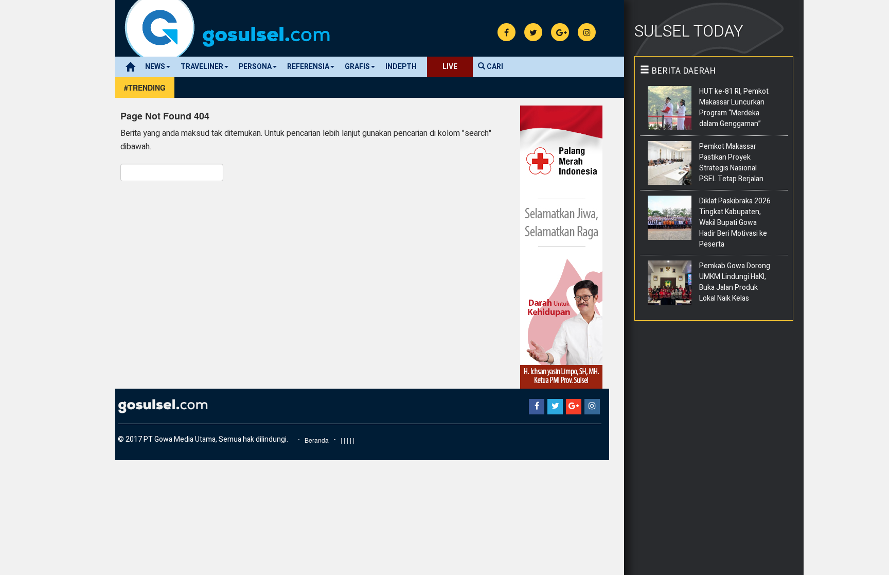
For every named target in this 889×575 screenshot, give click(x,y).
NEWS (155, 66)
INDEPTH (401, 66)
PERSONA (255, 66)
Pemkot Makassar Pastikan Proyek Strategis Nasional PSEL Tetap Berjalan (731, 162)
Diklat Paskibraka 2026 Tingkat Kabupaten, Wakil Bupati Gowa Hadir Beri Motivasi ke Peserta (735, 223)
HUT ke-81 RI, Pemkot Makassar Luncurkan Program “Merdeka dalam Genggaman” (734, 107)
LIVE (449, 66)
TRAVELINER (202, 66)
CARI (494, 66)
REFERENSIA (308, 66)
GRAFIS (357, 66)
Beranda (317, 439)
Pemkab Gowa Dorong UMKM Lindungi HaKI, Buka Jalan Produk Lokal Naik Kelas (734, 282)
